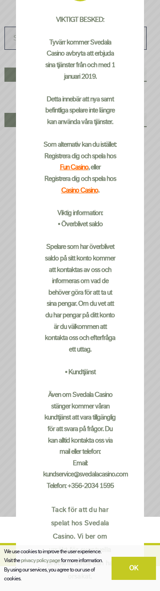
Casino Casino (79, 189)
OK (134, 568)
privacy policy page (40, 560)
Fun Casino (74, 167)
